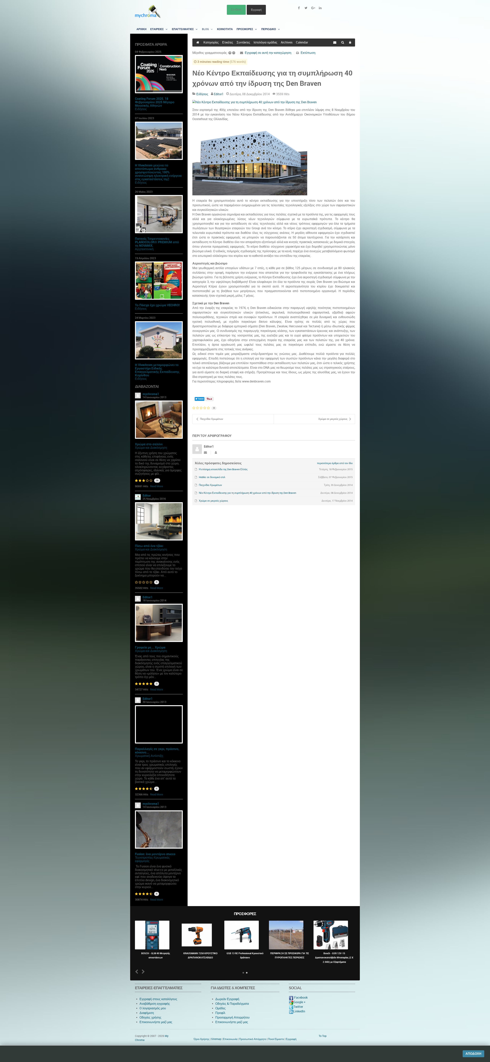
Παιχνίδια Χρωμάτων (211, 419)
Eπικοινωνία (230, 1039)
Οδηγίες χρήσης (150, 1017)
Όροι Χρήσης (201, 1039)
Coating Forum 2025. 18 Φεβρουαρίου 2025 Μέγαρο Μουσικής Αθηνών (154, 102)
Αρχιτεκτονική (144, 249)
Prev (137, 971)
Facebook (300, 997)
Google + (299, 1002)
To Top (323, 1036)
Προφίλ (220, 1013)
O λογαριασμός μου (153, 1008)
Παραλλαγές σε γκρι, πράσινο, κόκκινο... (157, 750)
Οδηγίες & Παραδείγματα (232, 1004)
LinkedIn (299, 1011)
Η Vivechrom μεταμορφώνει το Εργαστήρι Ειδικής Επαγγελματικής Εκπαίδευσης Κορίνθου (157, 370)
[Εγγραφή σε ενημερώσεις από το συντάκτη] (205, 452)
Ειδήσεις (141, 109)
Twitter (298, 1007)
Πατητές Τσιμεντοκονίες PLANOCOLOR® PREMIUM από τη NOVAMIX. (157, 242)
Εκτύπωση (308, 53)
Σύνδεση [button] (236, 9)
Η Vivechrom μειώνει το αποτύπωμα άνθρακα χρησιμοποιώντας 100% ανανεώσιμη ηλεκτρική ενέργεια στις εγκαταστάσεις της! (158, 172)
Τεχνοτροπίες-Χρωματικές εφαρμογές (152, 859)
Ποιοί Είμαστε (276, 1039)
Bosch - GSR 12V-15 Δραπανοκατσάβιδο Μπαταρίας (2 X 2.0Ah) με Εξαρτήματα (334, 957)
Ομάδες (220, 1008)
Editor (147, 495)
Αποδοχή (473, 1053)
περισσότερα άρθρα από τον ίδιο (334, 463)
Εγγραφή (256, 9)
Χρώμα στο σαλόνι (149, 444)
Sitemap (216, 1039)
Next (142, 971)
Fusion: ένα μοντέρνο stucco (155, 854)
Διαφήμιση (147, 1013)
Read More (156, 486)
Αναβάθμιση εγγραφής (155, 1004)
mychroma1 (151, 394)
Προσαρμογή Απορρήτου (232, 1017)
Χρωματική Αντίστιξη (149, 756)
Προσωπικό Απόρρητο (252, 1039)
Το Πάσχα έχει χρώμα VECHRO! (157, 305)
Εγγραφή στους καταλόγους (158, 999)
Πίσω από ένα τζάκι (149, 546)
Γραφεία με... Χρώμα (150, 647)
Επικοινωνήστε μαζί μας (156, 1022)
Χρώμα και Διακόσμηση (151, 448)
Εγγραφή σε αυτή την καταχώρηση (268, 53)
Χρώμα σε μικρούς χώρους (332, 419)
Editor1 (148, 597)
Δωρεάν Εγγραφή (227, 999)
